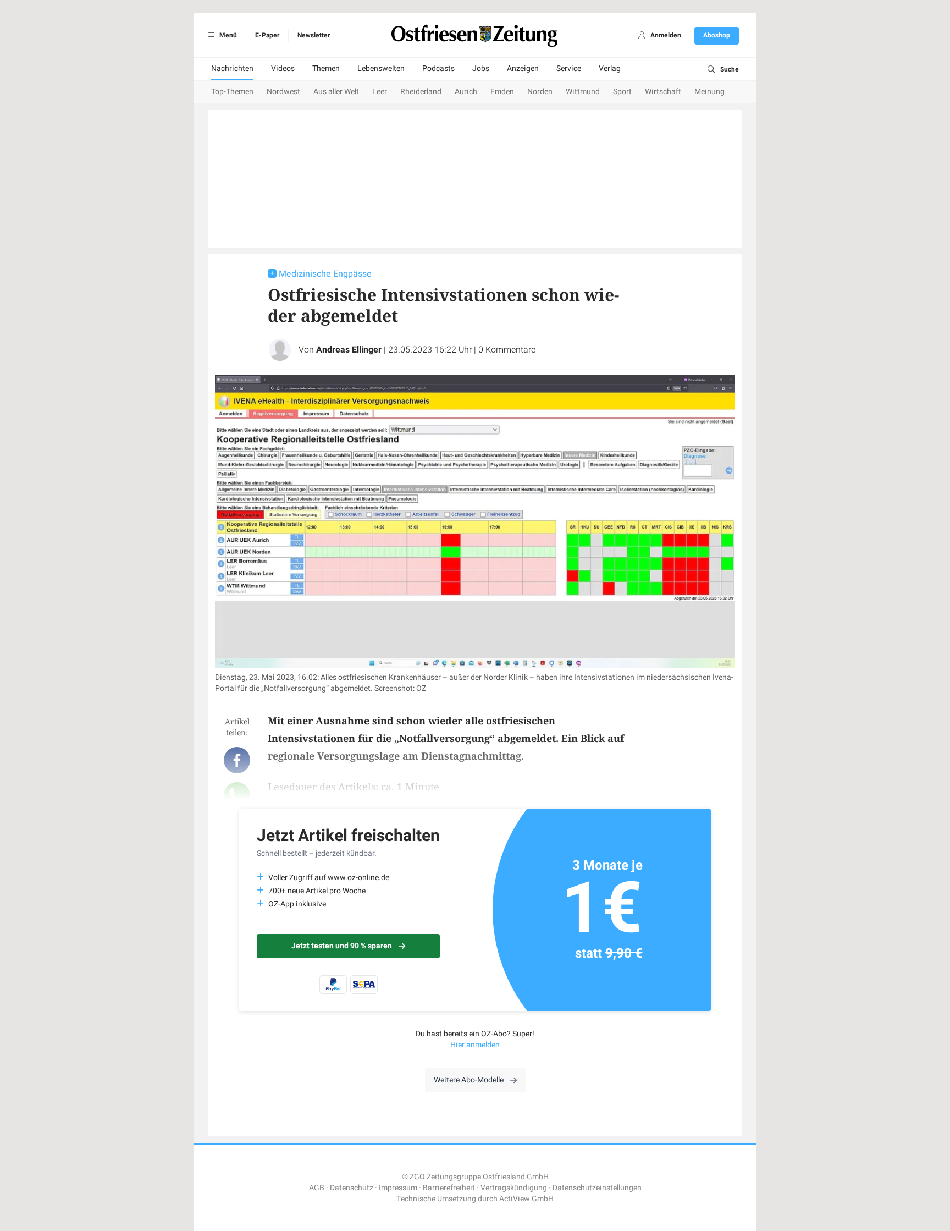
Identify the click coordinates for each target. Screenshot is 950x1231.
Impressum (398, 1188)
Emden (502, 91)
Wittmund (583, 91)
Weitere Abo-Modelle (469, 1080)
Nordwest (283, 91)
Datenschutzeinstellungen (597, 1188)
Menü (227, 35)
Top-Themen (232, 91)
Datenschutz (351, 1188)
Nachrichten (232, 68)
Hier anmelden (475, 1045)
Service (568, 68)
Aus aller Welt (336, 91)
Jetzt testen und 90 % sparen (341, 946)
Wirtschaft (663, 91)
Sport (622, 91)
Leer (379, 91)
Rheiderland (420, 91)
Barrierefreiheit (449, 1188)
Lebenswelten (381, 68)
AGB (316, 1188)
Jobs (480, 68)
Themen (326, 68)
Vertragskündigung (513, 1188)
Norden (540, 91)
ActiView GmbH (526, 1199)
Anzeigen (523, 68)
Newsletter (313, 35)
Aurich (466, 91)
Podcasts (438, 68)
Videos (283, 68)
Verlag (610, 68)
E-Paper (267, 35)
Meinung (709, 91)
